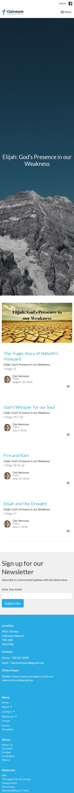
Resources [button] (8, 716)
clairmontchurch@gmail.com (27, 662)
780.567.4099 (20, 657)
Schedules (7, 729)
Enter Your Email (12, 589)
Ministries (8, 770)
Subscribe (13, 603)
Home (5, 702)
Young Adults (9, 782)
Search (62, 3)
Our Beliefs (8, 756)
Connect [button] (7, 711)
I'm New (6, 752)
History (6, 759)
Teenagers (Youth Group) (16, 779)
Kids (4, 775)
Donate (6, 720)
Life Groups (8, 786)
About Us (7, 744)
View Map (8, 644)
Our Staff (7, 748)
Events (6, 725)
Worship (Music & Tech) (15, 790)
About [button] (5, 706)
